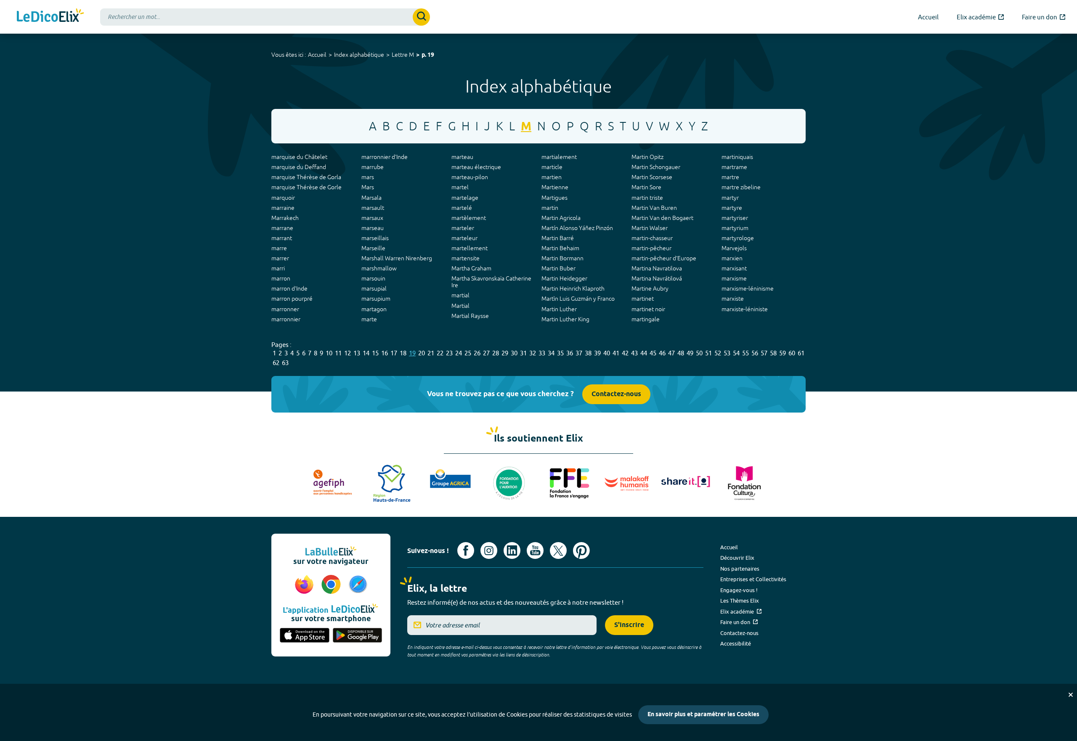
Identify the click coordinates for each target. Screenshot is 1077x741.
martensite (465, 258)
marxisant (734, 268)
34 (551, 353)
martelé (461, 207)
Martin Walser (649, 228)
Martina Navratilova (656, 268)
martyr (730, 197)
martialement (559, 156)
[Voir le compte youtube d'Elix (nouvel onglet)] (535, 550)
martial (460, 295)
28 (495, 353)
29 (504, 353)
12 (347, 353)
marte (369, 319)
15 (375, 353)
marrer (280, 258)
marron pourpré (292, 298)
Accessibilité (735, 643)
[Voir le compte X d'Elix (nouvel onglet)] (558, 550)
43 (634, 353)
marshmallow (379, 268)
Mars (367, 187)
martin (549, 207)
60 (791, 353)
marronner (285, 309)
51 (708, 353)
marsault (372, 207)
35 (560, 353)
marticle (551, 167)
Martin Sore (646, 187)
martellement (469, 248)
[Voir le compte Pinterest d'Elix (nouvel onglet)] (581, 550)
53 (727, 353)
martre (730, 177)
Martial (460, 305)
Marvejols (734, 248)
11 (338, 353)
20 (421, 353)
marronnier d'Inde (384, 156)
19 (412, 353)
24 (458, 353)
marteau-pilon (469, 177)
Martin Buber (558, 268)
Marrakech (285, 217)
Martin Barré (557, 238)
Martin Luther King (565, 319)
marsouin (373, 278)
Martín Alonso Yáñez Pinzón (577, 228)
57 (764, 353)
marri (278, 268)
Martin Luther (559, 309)
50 (699, 353)
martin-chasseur (652, 238)
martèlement (468, 217)
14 (366, 353)
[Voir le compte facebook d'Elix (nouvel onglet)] (465, 550)
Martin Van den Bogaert (662, 217)
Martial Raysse (470, 315)
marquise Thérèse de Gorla (306, 177)
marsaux (372, 217)
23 (449, 353)
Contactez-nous (616, 394)
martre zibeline (741, 187)
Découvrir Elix (737, 557)
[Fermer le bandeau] (1070, 694)
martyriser (735, 217)
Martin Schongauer (655, 167)
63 (285, 362)
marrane (282, 228)
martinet (642, 298)
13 (356, 353)
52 (717, 353)
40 (606, 353)
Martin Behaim (560, 248)
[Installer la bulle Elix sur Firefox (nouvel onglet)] (305, 585)
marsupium (375, 298)
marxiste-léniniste (745, 309)
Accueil (317, 54)
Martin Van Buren (654, 207)
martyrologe (738, 238)
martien (551, 177)
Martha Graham (471, 268)
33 (541, 353)
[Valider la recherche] (421, 17)
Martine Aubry (649, 288)
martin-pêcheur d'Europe (663, 258)
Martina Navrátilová (656, 278)
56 (754, 353)
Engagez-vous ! (739, 590)
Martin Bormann (562, 258)
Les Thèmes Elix (739, 600)
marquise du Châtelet (299, 156)
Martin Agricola (561, 217)
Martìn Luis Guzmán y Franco (578, 298)
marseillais (375, 238)
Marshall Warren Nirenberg (396, 258)
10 (329, 353)
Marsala (371, 197)
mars (367, 177)
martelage (464, 197)
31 (523, 353)
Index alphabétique (359, 54)
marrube (372, 167)
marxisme (734, 278)
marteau (462, 156)
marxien (732, 258)
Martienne (554, 187)
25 (467, 353)
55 (745, 353)
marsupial (374, 288)
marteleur (464, 238)
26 (477, 353)
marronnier (285, 319)
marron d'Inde (289, 288)
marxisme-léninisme (748, 288)
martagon (374, 309)
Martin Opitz (647, 156)
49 (690, 353)
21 (430, 353)
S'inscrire (629, 625)
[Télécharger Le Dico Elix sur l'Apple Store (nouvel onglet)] (304, 636)
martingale (645, 319)
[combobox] (265, 17)
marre (279, 248)
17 (393, 353)
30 (514, 353)
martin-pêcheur (651, 248)
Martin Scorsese (651, 177)
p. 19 (428, 55)
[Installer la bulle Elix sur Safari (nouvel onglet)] (358, 585)
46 (662, 353)
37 (579, 353)
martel (460, 187)
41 (616, 353)
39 (597, 353)
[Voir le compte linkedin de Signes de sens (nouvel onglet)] (512, 550)
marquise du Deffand (298, 167)
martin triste (647, 197)
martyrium (735, 228)
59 (782, 353)
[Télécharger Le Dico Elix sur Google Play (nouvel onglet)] (357, 636)
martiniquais (737, 156)
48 (680, 353)
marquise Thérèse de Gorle (306, 187)
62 (276, 362)
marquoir (283, 197)
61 (801, 353)
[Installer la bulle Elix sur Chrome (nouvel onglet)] (332, 585)
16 (384, 353)
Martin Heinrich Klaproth (573, 288)
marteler (462, 228)
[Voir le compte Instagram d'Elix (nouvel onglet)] (488, 550)
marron (280, 278)
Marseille (373, 248)
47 (671, 353)
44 (643, 353)
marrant (281, 238)
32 (532, 353)
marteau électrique (476, 167)
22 (440, 353)
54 (736, 353)
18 (403, 353)
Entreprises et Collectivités (753, 579)
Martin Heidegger (564, 278)
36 (569, 353)
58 (773, 353)
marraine (282, 207)
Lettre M (403, 54)
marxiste (733, 298)
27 (486, 353)
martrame (734, 167)
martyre (732, 207)
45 (653, 353)
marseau (372, 228)
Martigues (554, 197)
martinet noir (648, 309)
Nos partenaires (739, 568)
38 (588, 353)
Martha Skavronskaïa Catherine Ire (491, 281)
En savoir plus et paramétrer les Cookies (703, 715)
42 (625, 353)
